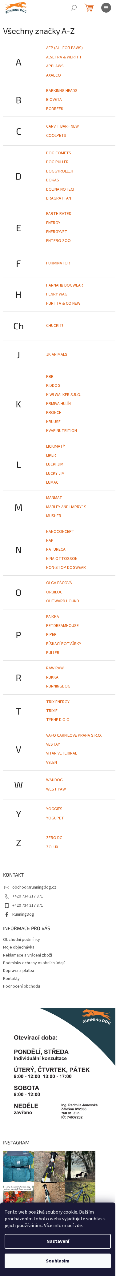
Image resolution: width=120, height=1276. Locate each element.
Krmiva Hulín (58, 404)
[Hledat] (74, 8)
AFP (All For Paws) (64, 48)
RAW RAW (55, 668)
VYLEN (51, 762)
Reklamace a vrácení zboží (27, 955)
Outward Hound (62, 601)
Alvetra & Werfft (64, 57)
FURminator (58, 263)
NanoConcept (60, 532)
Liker (51, 455)
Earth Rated (58, 214)
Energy (53, 223)
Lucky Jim (55, 473)
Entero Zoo (58, 241)
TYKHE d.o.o (58, 720)
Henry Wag (56, 294)
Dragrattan (58, 198)
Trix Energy (58, 702)
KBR (50, 377)
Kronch (54, 413)
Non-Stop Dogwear (66, 568)
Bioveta (54, 100)
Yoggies (54, 809)
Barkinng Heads (62, 91)
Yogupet (55, 818)
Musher (53, 516)
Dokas (52, 180)
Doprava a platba (18, 971)
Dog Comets (58, 153)
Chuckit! (54, 326)
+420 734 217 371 (27, 896)
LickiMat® (55, 446)
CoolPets (56, 136)
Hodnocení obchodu (21, 986)
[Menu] (106, 8)
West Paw (56, 789)
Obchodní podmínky (21, 940)
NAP (50, 540)
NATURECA (56, 549)
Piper (51, 635)
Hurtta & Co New (63, 303)
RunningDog (58, 686)
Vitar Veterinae (61, 753)
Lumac (52, 482)
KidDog (53, 385)
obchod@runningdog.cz (34, 887)
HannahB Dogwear (64, 285)
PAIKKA (52, 617)
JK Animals (56, 354)
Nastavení (57, 1241)
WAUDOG (54, 780)
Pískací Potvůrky (63, 644)
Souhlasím (58, 1261)
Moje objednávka (18, 947)
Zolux (52, 847)
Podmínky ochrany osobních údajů (34, 963)
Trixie (52, 711)
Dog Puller (57, 162)
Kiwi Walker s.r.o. (63, 395)
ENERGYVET (56, 232)
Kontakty (11, 979)
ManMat (54, 498)
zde (78, 1225)
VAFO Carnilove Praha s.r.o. (74, 735)
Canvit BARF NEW (62, 126)
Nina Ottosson (62, 559)
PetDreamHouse (62, 626)
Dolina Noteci (60, 189)
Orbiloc (54, 592)
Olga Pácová (59, 583)
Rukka (52, 677)
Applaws (55, 66)
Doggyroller (59, 171)
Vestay (53, 744)
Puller (52, 653)
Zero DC (54, 838)
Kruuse (53, 422)
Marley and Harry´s (66, 507)
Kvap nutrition (61, 431)
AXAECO (53, 75)
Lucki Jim (54, 464)
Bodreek (54, 109)
